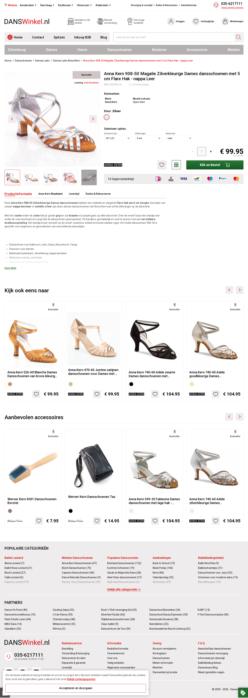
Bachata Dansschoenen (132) (124, 563)
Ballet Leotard (14, 558)
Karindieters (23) (158, 624)
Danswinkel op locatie (165, 672)
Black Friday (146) (163, 567)
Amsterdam (27, 5)
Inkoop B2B (82, 37)
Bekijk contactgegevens (81, 679)
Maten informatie (163, 662)
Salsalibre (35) (13, 628)
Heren (82, 50)
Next (239, 290)
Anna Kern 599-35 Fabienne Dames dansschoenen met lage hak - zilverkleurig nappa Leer (154, 501)
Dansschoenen (119, 50)
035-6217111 (231, 4)
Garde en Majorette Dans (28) (124, 572)
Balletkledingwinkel (210, 558)
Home (18, 37)
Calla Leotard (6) (14, 577)
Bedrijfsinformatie (117, 648)
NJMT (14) (204, 609)
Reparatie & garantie (74, 662)
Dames (51, 50)
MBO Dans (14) (13, 624)
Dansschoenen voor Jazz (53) (215, 572)
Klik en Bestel (210, 165)
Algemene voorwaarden (121, 667)
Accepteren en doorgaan (75, 688)
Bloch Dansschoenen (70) (76, 567)
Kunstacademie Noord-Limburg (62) (169, 628)
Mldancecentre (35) (64, 624)
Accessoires (197, 50)
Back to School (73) (164, 563)
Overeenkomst (115, 653)
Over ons (112, 658)
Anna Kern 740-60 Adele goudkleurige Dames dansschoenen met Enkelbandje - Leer (213, 374)
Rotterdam (102, 5)
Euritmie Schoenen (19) (120, 567)
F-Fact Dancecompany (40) (213, 614)
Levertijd (74, 193)
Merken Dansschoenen (77, 558)
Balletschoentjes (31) (210, 567)
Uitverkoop (17, 50)
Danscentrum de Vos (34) (115, 628)
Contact (38, 37)
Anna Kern (111, 102)
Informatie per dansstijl (211, 658)
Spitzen (59, 37)
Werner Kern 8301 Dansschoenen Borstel (31, 501)
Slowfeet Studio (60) (113, 614)
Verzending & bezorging (76, 653)
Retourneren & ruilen (74, 658)
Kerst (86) (158, 572)
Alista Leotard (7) (14, 563)
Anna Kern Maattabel (50, 193)
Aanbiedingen (162, 558)
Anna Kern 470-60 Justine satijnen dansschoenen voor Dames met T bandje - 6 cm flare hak (93, 372)
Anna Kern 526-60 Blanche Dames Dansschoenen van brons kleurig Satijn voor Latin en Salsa (32, 374)
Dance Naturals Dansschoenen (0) (81, 577)
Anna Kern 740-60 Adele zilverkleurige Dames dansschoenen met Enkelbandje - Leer (213, 501)
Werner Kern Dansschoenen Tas (91, 497)
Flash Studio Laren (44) (18, 619)
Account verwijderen (164, 648)
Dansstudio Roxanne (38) (163, 619)
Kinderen (159, 50)
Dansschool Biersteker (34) (164, 609)
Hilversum (83, 5)
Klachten (158, 667)
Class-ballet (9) (109, 624)
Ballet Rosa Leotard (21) (18, 567)
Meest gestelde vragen (211, 672)
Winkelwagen (236, 21)
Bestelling (67, 648)
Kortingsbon (159, 653)
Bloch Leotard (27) (15, 572)
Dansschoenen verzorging (213, 653)
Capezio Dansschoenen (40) (78, 572)
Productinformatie (18, 194)
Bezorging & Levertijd (141, 5)
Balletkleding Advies (209, 662)
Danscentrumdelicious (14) (20, 614)
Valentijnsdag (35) (163, 577)
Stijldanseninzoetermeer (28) (118, 619)
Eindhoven (64, 5)
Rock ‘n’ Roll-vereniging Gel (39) (119, 609)
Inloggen (180, 21)
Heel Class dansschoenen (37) (124, 577)
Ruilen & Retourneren (166, 5)
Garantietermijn (189, 5)
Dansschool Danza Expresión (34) (168, 614)
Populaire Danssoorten (122, 558)
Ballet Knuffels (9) (208, 563)
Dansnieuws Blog (208, 667)
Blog (103, 37)
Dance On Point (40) (16, 609)
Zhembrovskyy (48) (64, 619)
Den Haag (46, 5)
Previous (229, 290)
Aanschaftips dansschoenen (214, 648)
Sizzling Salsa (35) (63, 609)
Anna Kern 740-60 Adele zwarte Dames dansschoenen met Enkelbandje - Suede (152, 374)
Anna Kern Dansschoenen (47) (79, 563)
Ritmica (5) (59, 628)
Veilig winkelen (115, 662)
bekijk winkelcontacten (232, 7)
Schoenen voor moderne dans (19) (218, 577)
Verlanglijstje (207, 21)
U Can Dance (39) (63, 614)
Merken (234, 50)
